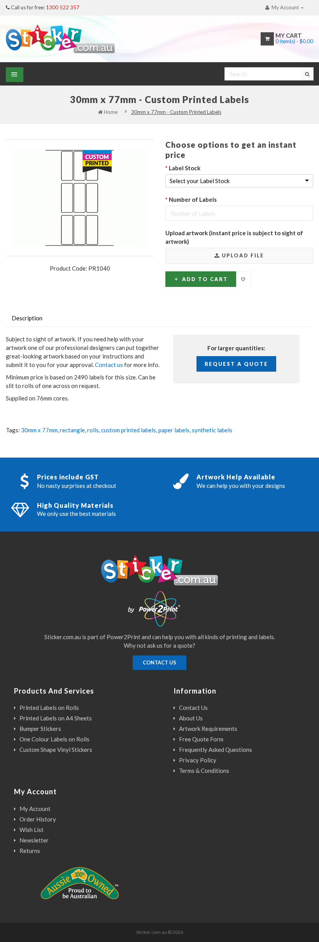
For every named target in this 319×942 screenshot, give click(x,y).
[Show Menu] (14, 74)
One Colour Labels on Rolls (54, 739)
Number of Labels (193, 199)
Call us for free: (45, 7)
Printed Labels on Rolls (49, 707)
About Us (191, 718)
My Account (35, 808)
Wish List (31, 829)
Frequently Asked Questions (215, 749)
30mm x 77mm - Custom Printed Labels (176, 112)
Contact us (109, 364)
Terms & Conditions (204, 770)
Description (27, 318)
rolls (93, 429)
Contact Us (193, 707)
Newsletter (34, 840)
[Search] (307, 74)
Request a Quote (236, 364)
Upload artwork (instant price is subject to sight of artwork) (234, 237)
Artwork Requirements (208, 728)
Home (110, 112)
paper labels (173, 429)
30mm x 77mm (39, 429)
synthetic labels (212, 429)
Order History (37, 819)
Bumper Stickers (40, 728)
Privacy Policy (197, 760)
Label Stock (184, 167)
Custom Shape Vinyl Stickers (55, 749)
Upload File (242, 255)
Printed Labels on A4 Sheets (55, 718)
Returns (29, 850)
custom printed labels (128, 429)
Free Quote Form (201, 739)
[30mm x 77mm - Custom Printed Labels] (79, 197)
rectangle (72, 429)
